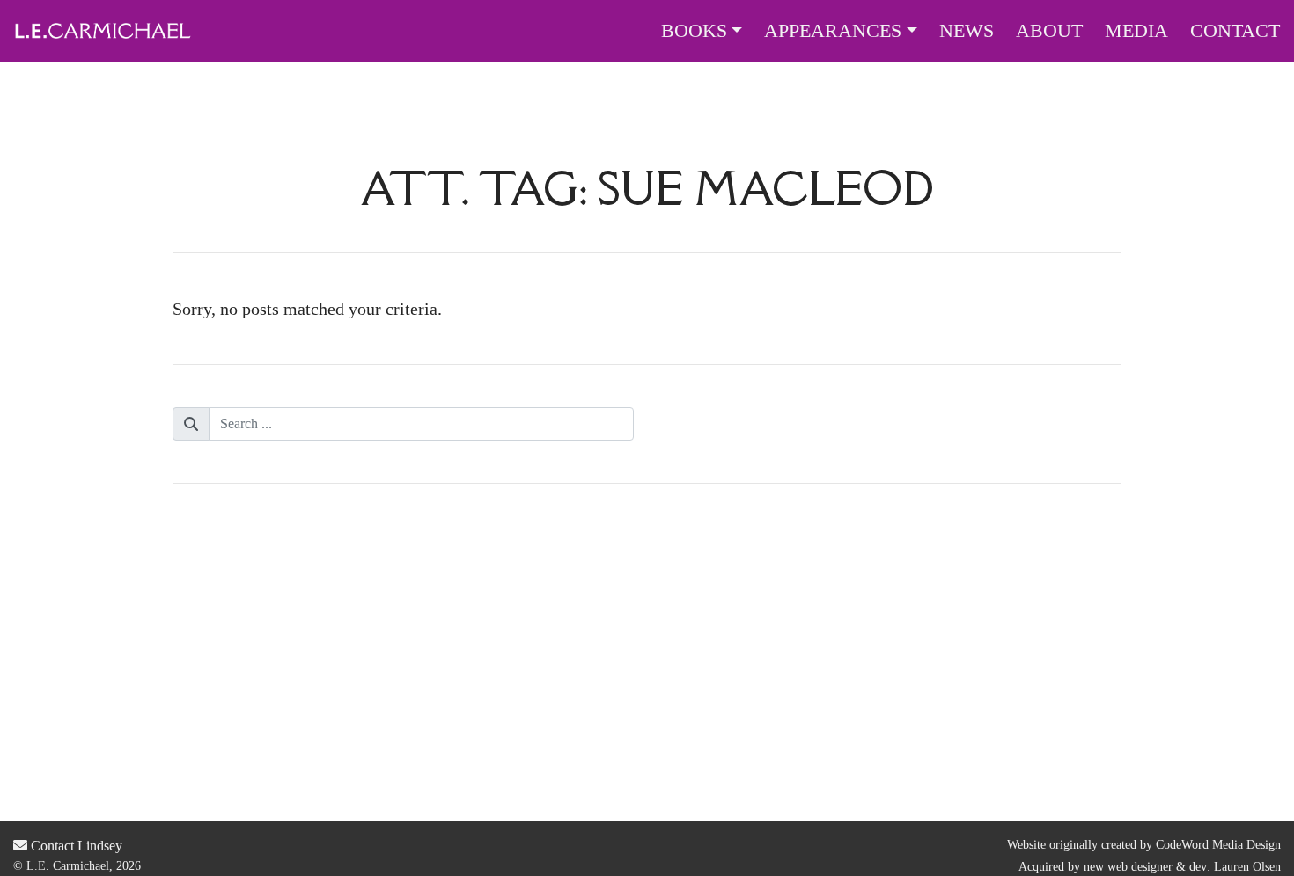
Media (1136, 30)
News (966, 30)
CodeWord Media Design (1218, 844)
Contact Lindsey (74, 845)
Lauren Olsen (1247, 866)
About (1049, 30)
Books (694, 30)
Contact (1235, 30)
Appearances (832, 30)
